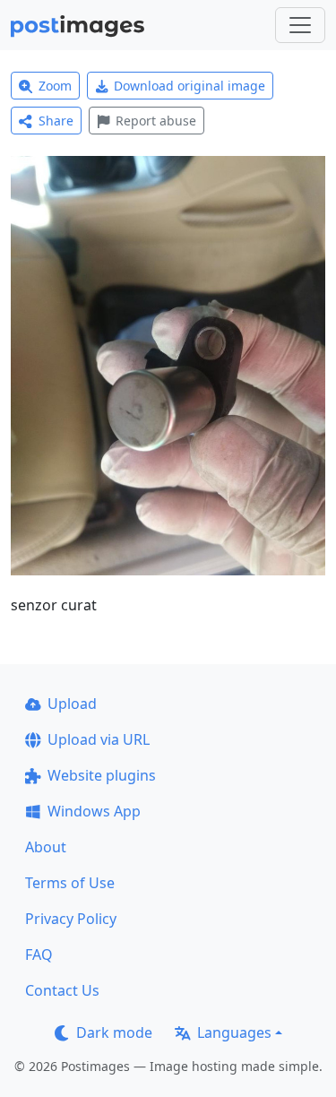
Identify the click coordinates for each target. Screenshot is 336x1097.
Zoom (55, 85)
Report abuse (156, 120)
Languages (234, 1032)
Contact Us (62, 990)
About (45, 847)
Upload (72, 703)
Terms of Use (70, 883)
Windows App (94, 811)
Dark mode (114, 1032)
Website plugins (101, 775)
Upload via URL (98, 739)
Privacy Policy (70, 919)
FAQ (39, 954)
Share (56, 120)
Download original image (189, 85)
